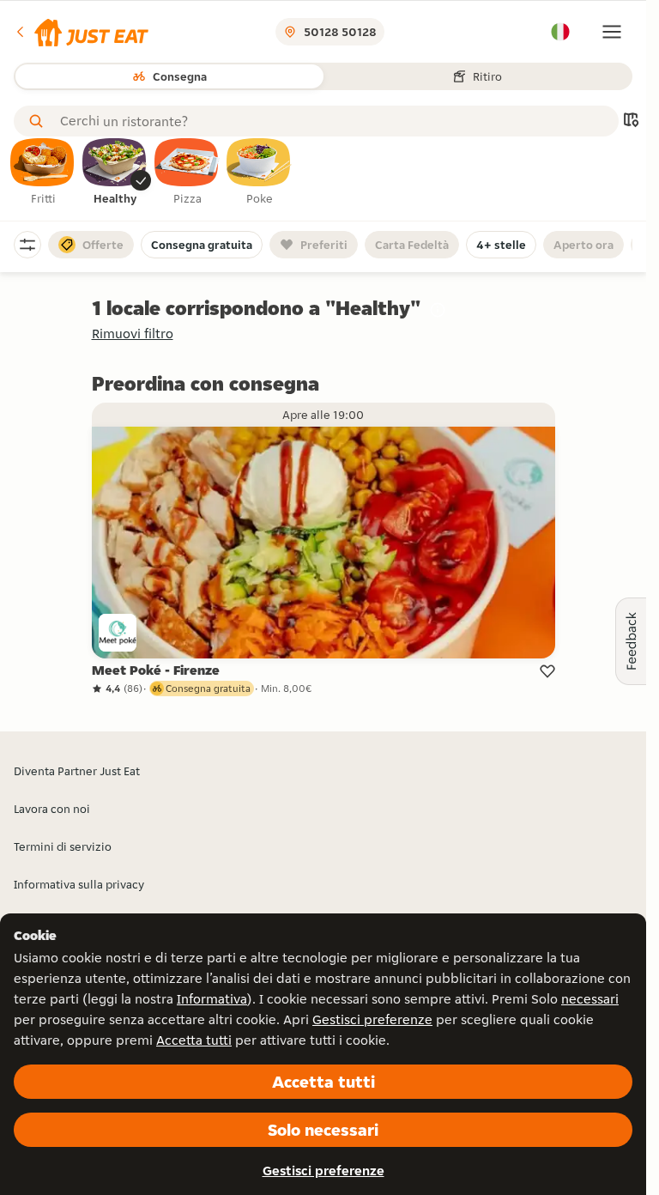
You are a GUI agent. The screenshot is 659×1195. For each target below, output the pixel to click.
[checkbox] (43, 172)
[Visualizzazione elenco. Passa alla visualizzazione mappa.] (630, 121)
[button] (81, 31)
